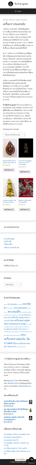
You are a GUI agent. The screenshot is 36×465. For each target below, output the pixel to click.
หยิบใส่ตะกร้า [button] (9, 170)
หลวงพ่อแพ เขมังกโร (11, 440)
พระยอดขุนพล (20, 308)
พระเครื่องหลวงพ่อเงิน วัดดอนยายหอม (12, 335)
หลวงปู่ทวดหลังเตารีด (21, 346)
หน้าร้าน (12, 20)
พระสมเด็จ (14, 311)
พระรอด (29, 308)
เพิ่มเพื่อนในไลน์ (13, 383)
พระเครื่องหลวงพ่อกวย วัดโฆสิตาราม (21, 326)
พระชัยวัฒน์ (20, 304)
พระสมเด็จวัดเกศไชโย (26, 312)
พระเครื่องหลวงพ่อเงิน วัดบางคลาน (17, 339)
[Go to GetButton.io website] (31, 463)
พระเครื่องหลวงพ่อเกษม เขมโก (25, 331)
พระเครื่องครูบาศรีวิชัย (16, 315)
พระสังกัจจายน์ (7, 315)
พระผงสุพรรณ (10, 308)
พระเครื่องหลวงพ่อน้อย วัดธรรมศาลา (15, 329)
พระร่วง (5, 312)
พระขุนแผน (12, 304)
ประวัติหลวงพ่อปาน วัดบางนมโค (15, 448)
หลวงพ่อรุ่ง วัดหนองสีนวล (13, 437)
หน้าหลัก (5, 20)
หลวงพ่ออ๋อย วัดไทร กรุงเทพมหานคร (17, 434)
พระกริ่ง (5, 304)
